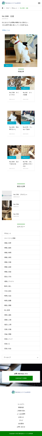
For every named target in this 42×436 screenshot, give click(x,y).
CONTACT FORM (21, 378)
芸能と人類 (7, 320)
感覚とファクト (9, 281)
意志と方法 (7, 276)
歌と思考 (7, 310)
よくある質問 (21, 414)
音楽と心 (7, 344)
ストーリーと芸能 (9, 238)
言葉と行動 (7, 329)
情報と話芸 (7, 267)
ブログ (21, 420)
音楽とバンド (8, 339)
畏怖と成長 (7, 315)
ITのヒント (8, 65)
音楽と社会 (7, 348)
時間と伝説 (7, 296)
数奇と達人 (7, 286)
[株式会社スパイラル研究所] (11, 3)
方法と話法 (7, 291)
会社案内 (21, 423)
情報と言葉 (7, 262)
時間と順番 (7, 300)
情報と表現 (7, 257)
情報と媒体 (7, 248)
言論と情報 (7, 334)
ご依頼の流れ (21, 410)
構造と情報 (7, 305)
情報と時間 (7, 252)
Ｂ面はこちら (6, 30)
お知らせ (21, 417)
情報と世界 (7, 243)
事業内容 (21, 407)
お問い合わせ (21, 427)
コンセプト (21, 404)
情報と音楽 (7, 272)
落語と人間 (7, 324)
